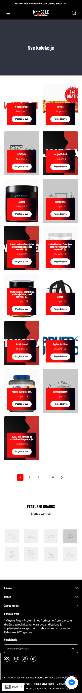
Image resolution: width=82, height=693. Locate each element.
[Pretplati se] (73, 648)
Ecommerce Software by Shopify (49, 677)
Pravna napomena (36, 688)
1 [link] (20, 477)
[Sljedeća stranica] (62, 477)
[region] (41, 3)
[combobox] (13, 687)
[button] (73, 13)
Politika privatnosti (43, 683)
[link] (12, 536)
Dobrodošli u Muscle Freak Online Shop (38, 3)
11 (53, 477)
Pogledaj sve (21, 119)
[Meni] (8, 13)
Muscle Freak (22, 677)
